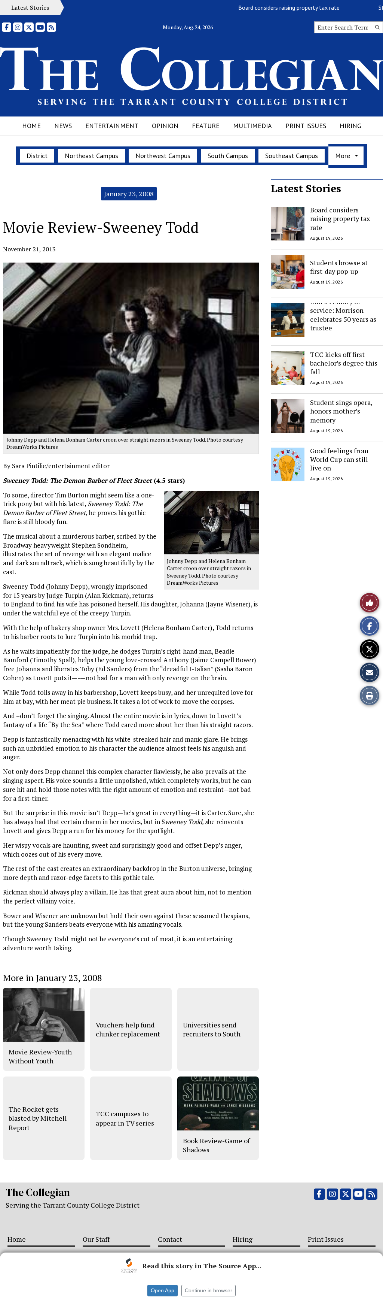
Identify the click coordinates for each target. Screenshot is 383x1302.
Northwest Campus (162, 155)
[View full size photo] (211, 522)
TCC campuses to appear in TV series (125, 1118)
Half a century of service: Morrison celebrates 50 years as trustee (343, 314)
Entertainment (111, 125)
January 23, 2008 (129, 193)
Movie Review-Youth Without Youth (40, 1056)
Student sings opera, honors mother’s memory (341, 411)
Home (31, 125)
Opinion (165, 125)
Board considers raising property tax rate (273, 7)
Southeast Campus (291, 155)
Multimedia (252, 125)
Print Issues (305, 125)
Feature (206, 125)
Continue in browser (208, 1290)
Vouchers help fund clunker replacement (128, 1029)
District (37, 155)
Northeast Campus (91, 155)
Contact (170, 1239)
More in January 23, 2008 (52, 978)
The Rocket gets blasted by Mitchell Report (38, 1118)
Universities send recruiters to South (211, 1029)
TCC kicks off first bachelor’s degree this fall (343, 363)
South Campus (228, 155)
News (63, 125)
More (342, 155)
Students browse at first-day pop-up (339, 266)
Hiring (350, 125)
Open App (162, 1290)
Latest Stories (306, 188)
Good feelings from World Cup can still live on (339, 459)
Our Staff (96, 1239)
